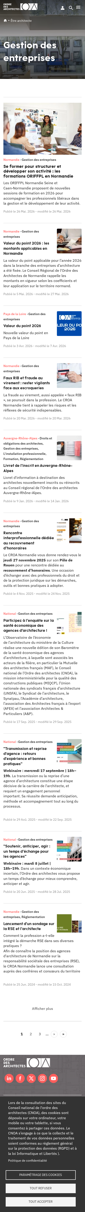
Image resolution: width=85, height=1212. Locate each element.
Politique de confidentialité (27, 1160)
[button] (78, 7)
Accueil (5, 20)
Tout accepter (41, 1202)
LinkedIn (9, 1078)
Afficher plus (42, 1008)
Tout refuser (41, 1188)
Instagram (42, 1078)
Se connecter (62, 8)
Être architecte (21, 21)
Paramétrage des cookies (40, 1175)
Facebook (20, 1078)
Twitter (31, 1078)
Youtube (53, 1078)
